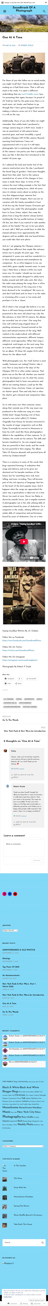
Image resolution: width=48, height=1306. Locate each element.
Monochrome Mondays (30, 1108)
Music (39, 699)
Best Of (38, 1081)
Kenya (19, 699)
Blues (20, 1092)
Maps (29, 1104)
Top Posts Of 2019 (10, 967)
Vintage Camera (30, 707)
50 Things (14, 1081)
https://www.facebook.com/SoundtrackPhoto (21, 641)
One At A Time (9, 1004)
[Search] (42, 11)
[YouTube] (15, 894)
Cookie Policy (8, 1296)
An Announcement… (11, 975)
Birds (42, 1081)
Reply (15, 777)
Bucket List (39, 1092)
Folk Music (34, 1098)
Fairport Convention (9, 1098)
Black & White (10, 1087)
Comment (36, 860)
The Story (18, 1178)
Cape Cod (11, 1095)
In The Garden (20, 1166)
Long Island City (14, 1104)
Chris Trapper (29, 1095)
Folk (23, 1098)
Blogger (7, 1091)
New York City (25, 1112)
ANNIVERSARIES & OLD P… (34, 1036)
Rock (20, 1121)
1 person (21, 768)
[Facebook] (10, 894)
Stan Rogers (9, 1124)
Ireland (25, 1101)
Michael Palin (35, 1104)
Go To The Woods (10, 1012)
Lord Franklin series (30, 94)
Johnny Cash (40, 1101)
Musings (6, 958)
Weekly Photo (25, 1124)
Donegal (43, 1095)
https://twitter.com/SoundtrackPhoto (18, 650)
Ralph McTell (13, 1121)
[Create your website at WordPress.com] (24, 2)
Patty (13, 751)
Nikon (38, 1112)
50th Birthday (23, 1081)
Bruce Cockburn (30, 1092)
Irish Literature (32, 1101)
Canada (4, 1095)
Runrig (25, 1121)
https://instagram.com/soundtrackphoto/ (20, 660)
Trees (15, 1124)
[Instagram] (4, 894)
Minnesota (29, 699)
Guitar (10, 1101)
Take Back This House (23, 1224)
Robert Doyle (27, 45)
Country (36, 1095)
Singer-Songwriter (12, 707)
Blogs (15, 1091)
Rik (10, 1062)
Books (24, 1092)
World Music (37, 1124)
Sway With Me (20, 1188)
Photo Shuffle (27, 1117)
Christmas (20, 1095)
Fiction (19, 1098)
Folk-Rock (28, 1098)
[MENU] (4, 11)
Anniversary (32, 1081)
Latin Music (5, 1104)
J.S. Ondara (8, 699)
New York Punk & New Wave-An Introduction (23, 995)
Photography (25, 703)
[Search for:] (24, 1242)
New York (14, 1112)
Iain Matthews (17, 1101)
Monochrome (10, 1107)
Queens (6, 1121)
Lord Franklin (24, 1104)
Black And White (29, 1087)
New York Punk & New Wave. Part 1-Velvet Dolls (19, 985)
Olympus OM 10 (10, 703)
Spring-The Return (21, 1206)
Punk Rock (36, 1117)
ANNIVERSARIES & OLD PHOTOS (18, 950)
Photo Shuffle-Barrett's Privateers (28, 1215)
